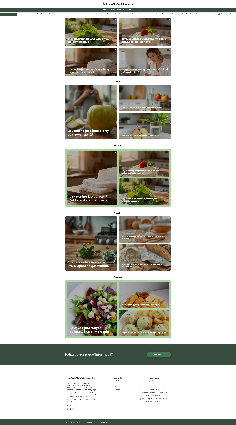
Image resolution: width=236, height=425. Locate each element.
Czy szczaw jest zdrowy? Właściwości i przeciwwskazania (89, 40)
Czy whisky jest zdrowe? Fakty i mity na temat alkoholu (186, 14)
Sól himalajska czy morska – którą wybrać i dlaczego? (142, 237)
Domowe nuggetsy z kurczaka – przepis (140, 304)
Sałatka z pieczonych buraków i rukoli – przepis (89, 330)
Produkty (121, 10)
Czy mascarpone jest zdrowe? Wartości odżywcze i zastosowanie (144, 40)
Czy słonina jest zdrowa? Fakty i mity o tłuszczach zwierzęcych (89, 71)
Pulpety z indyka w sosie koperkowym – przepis (144, 332)
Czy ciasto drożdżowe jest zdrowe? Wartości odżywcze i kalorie (139, 14)
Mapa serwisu (91, 422)
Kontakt (70, 409)
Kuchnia (106, 10)
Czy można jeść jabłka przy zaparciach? (141, 135)
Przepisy (130, 10)
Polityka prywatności (72, 422)
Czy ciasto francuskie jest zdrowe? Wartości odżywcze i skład (44, 14)
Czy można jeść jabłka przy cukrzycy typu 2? (88, 132)
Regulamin (105, 422)
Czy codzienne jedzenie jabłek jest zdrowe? (142, 107)
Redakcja (71, 405)
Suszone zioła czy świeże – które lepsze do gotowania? (89, 264)
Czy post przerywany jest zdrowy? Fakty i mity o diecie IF (145, 71)
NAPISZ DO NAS (159, 354)
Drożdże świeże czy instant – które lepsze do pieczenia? (142, 265)
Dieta (113, 10)
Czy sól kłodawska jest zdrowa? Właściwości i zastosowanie (91, 14)
